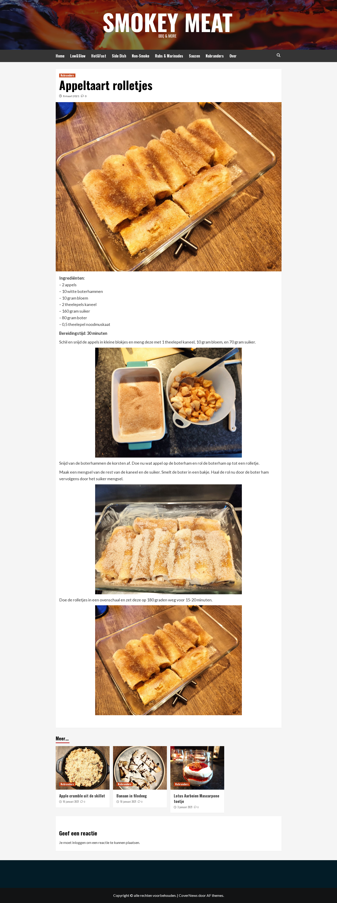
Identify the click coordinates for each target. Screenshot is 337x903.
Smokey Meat (167, 22)
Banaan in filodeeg (131, 796)
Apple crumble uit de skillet (82, 796)
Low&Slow (78, 56)
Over (233, 56)
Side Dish (119, 56)
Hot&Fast (98, 56)
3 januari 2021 (184, 807)
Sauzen (194, 56)
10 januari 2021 (128, 801)
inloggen (79, 842)
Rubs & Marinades (169, 56)
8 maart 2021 (71, 96)
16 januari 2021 (71, 801)
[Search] (279, 55)
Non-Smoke (140, 56)
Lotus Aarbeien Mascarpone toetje (196, 798)
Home (60, 56)
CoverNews (188, 895)
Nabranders (215, 56)
